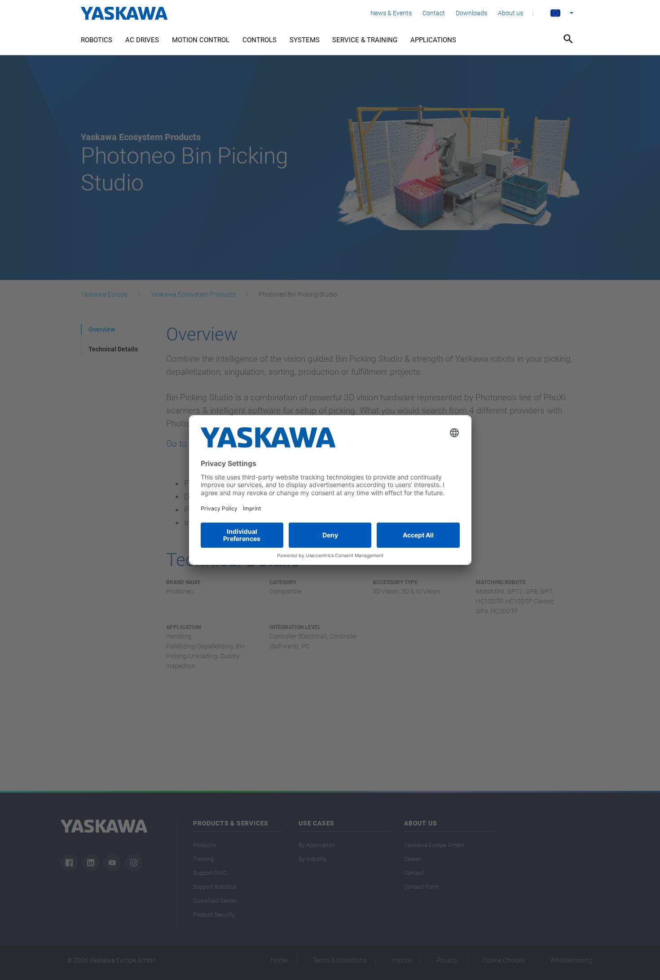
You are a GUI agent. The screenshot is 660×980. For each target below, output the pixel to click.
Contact (433, 13)
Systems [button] (305, 40)
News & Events (391, 13)
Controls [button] (259, 40)
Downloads (471, 13)
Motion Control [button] (200, 40)
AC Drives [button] (142, 40)
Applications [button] (433, 40)
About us (510, 13)
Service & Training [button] (364, 40)
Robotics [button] (96, 40)
